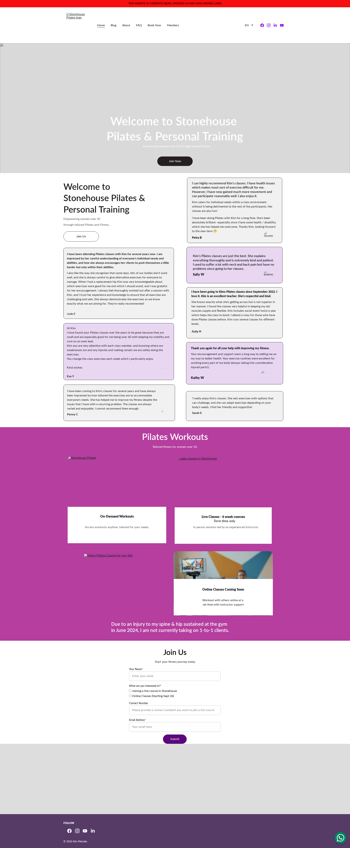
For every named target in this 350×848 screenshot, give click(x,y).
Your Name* (136, 669)
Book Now (154, 25)
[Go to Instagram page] (270, 25)
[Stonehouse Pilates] (117, 489)
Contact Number (138, 703)
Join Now (175, 161)
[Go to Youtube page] (282, 25)
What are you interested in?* (145, 686)
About (126, 25)
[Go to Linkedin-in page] (276, 25)
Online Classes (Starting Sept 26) (152, 696)
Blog (113, 25)
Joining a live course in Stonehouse (154, 691)
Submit (174, 739)
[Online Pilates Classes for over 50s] (117, 583)
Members (173, 25)
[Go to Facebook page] (263, 25)
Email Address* (137, 720)
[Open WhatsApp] (340, 838)
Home (101, 25)
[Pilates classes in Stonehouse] (223, 491)
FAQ (139, 25)
